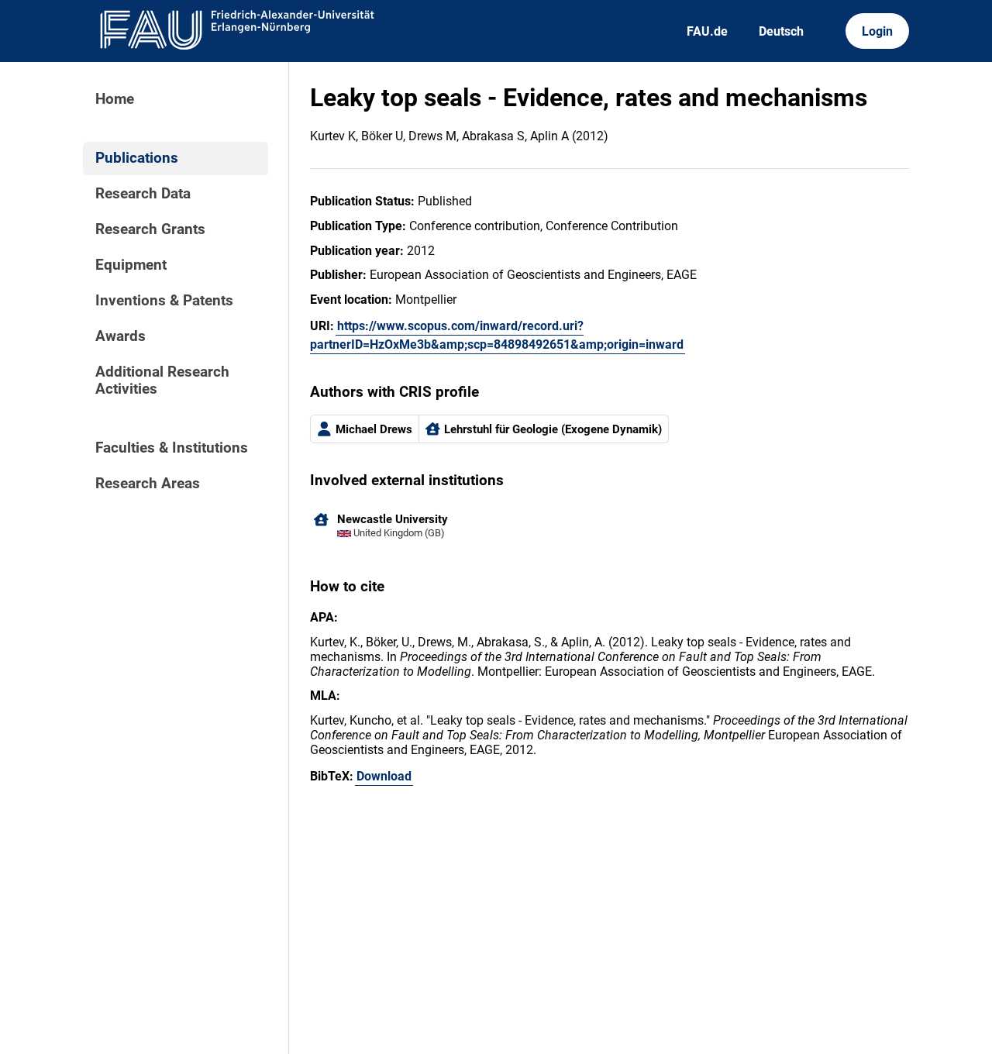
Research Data (143, 193)
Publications (136, 158)
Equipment (131, 265)
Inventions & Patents (164, 300)
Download (384, 776)
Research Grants (150, 229)
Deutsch (781, 31)
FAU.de (707, 31)
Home (114, 99)
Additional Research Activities (162, 380)
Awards (120, 336)
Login (877, 31)
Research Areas (147, 483)
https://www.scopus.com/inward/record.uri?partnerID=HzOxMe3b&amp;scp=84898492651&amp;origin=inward (497, 335)
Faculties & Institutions (171, 447)
